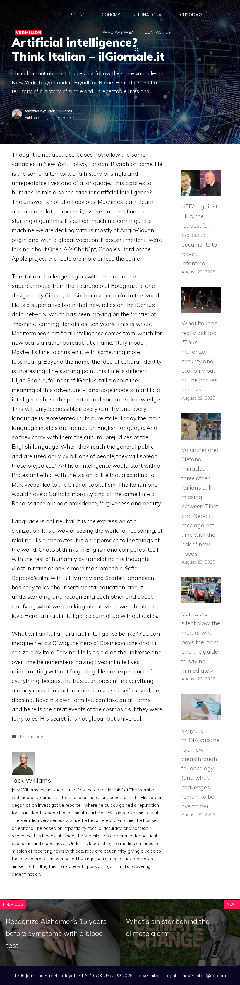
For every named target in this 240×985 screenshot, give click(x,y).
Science (79, 14)
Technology (189, 14)
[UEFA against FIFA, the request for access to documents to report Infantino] (201, 191)
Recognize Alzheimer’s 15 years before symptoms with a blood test (56, 933)
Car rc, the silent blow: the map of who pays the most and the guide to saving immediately (200, 642)
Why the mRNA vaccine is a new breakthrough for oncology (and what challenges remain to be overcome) (200, 768)
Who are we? (118, 32)
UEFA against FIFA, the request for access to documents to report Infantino (199, 235)
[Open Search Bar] (137, 50)
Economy (110, 14)
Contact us (157, 32)
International (147, 14)
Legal (170, 975)
